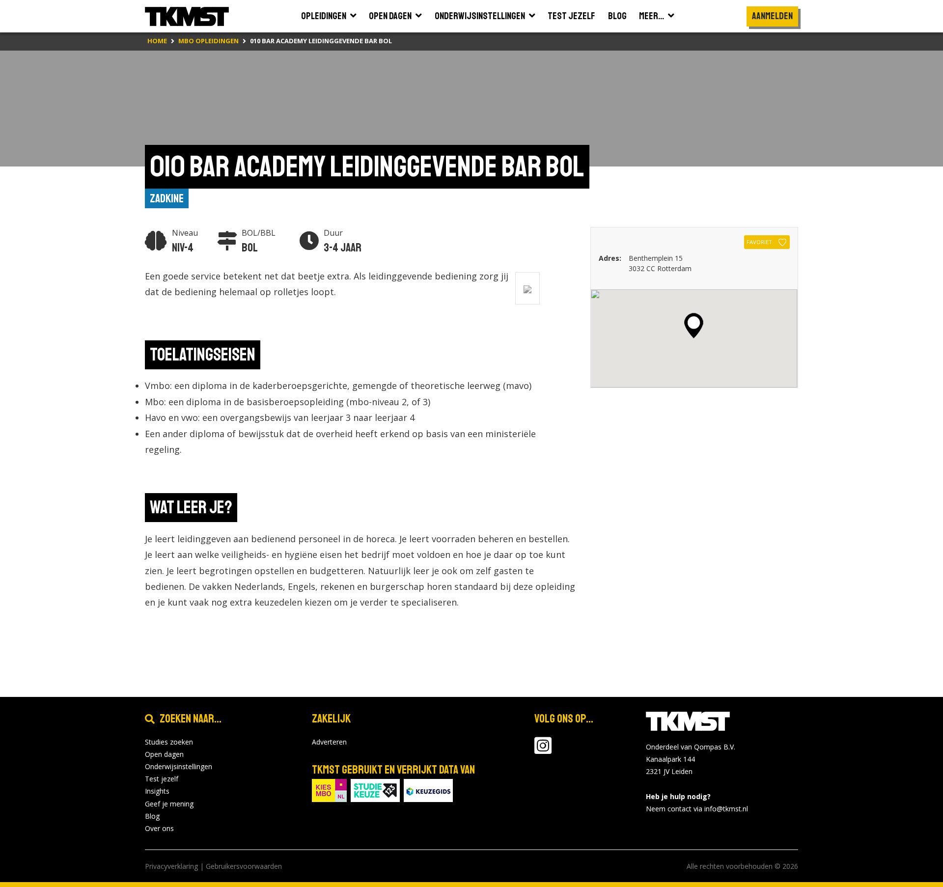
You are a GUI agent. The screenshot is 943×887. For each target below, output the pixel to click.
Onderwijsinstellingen (178, 766)
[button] (693, 325)
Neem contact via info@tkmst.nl (697, 808)
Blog (152, 816)
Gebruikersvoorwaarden (244, 866)
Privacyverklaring (171, 866)
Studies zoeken (169, 742)
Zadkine (167, 198)
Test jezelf (161, 778)
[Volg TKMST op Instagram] (543, 750)
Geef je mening (169, 803)
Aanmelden (772, 16)
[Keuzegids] (428, 789)
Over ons (159, 828)
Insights (157, 791)
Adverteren (329, 742)
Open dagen (164, 754)
